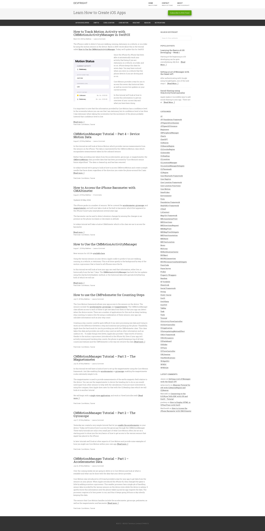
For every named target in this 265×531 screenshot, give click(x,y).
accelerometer (129, 205)
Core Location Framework (171, 182)
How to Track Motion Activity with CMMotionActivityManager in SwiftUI (101, 33)
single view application (100, 395)
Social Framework (168, 288)
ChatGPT (164, 139)
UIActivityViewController (171, 321)
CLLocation (165, 159)
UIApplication (166, 328)
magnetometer (79, 208)
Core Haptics (165, 179)
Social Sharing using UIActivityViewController (172, 91)
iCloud (163, 209)
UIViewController (167, 351)
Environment (166, 196)
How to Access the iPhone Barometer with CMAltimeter (104, 189)
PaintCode (164, 265)
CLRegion (164, 172)
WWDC (163, 364)
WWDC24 (164, 368)
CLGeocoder (165, 153)
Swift (162, 298)
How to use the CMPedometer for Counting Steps (108, 295)
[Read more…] (78, 122)
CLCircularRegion (167, 149)
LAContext (164, 212)
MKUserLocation (167, 242)
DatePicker (165, 192)
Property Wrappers (168, 275)
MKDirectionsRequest (169, 225)
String (163, 292)
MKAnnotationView (169, 219)
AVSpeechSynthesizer (169, 123)
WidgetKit (164, 361)
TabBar (163, 308)
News (162, 245)
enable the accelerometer (128, 425)
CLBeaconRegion (167, 146)
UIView (163, 348)
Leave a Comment (99, 39)
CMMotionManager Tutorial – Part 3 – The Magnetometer (104, 357)
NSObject (164, 255)
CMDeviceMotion (80, 159)
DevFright (80, 3)
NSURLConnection (168, 258)
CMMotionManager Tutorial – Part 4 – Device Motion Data (106, 135)
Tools (162, 315)
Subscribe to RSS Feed (179, 13)
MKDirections (166, 222)
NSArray (164, 249)
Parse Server (165, 268)
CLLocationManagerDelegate (172, 166)
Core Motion (85, 124)
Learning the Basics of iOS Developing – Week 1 (172, 51)
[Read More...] (172, 83)
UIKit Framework (167, 335)
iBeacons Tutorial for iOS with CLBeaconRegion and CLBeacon (175, 387)
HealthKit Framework (169, 206)
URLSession (165, 354)
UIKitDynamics (166, 338)
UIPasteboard (166, 341)
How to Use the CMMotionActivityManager (97, 49)
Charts (163, 136)
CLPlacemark (166, 169)
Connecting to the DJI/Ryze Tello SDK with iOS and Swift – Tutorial (174, 396)
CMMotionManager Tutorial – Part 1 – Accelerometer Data (101, 460)
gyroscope (140, 205)
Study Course (165, 295)
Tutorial (92, 124)
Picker (163, 272)
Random (163, 278)
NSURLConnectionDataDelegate (173, 262)
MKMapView (166, 229)
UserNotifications (167, 358)
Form (162, 199)
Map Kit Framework (168, 215)
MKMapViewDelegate (169, 232)
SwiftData (164, 301)
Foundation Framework (170, 202)
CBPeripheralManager (169, 133)
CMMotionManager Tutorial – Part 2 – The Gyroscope (104, 414)
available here (99, 253)
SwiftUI (163, 305)
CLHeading (165, 156)
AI (161, 116)
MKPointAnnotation (169, 235)
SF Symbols (165, 282)
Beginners (164, 129)
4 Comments (97, 195)
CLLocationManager (168, 162)
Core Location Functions (170, 186)
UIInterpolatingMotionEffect (172, 331)
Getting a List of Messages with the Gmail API (174, 73)
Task (162, 311)
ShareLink (164, 285)
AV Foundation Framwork (171, 119)
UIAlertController (167, 325)
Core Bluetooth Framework (171, 176)
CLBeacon (164, 143)
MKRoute (164, 239)
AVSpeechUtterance (168, 126)
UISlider (163, 344)
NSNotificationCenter (169, 252)
